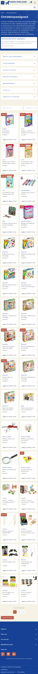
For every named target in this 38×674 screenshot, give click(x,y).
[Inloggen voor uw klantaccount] (35, 2)
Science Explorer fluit (8, 562)
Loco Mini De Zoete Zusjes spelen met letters (8, 194)
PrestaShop (4, 669)
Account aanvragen (7, 46)
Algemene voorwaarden (8, 672)
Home (2, 12)
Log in (4, 139)
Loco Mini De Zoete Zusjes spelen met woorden (27, 163)
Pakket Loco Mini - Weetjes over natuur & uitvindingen (28, 132)
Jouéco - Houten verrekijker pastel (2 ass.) (8, 502)
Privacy (23, 658)
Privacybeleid (21, 672)
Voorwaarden (29, 658)
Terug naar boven (7, 617)
